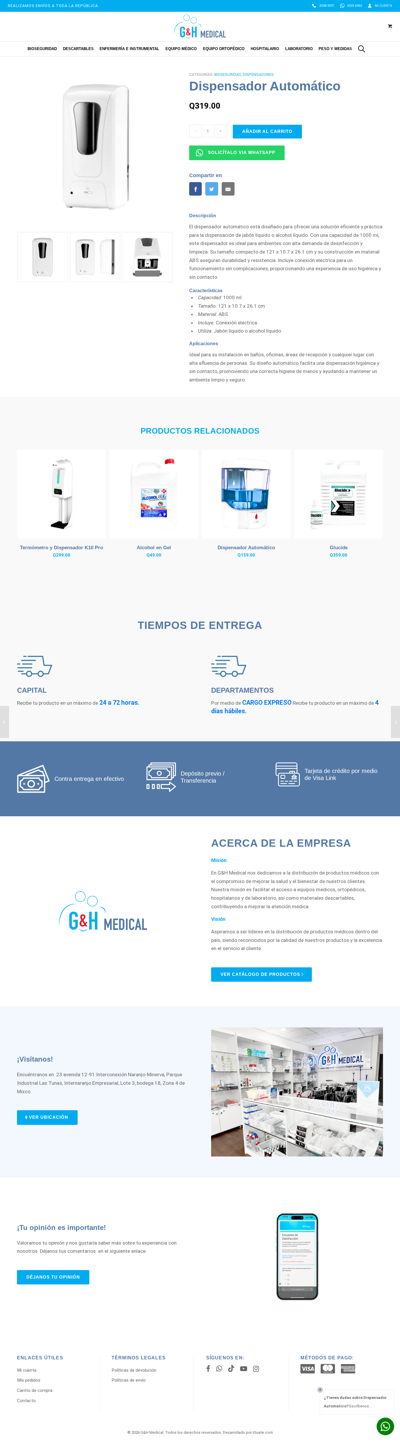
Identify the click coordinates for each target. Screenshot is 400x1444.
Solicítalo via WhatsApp (241, 152)
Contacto (26, 1400)
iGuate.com (263, 1432)
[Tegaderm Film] (4, 722)
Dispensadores (258, 74)
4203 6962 (354, 6)
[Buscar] (361, 49)
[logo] (200, 26)
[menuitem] (323, 5)
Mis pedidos (28, 1380)
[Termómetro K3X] (395, 722)
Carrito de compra (34, 1390)
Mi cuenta (383, 6)
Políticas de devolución (134, 1370)
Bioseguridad (227, 74)
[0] (390, 26)
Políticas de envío (129, 1380)
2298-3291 (326, 6)
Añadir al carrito (267, 131)
